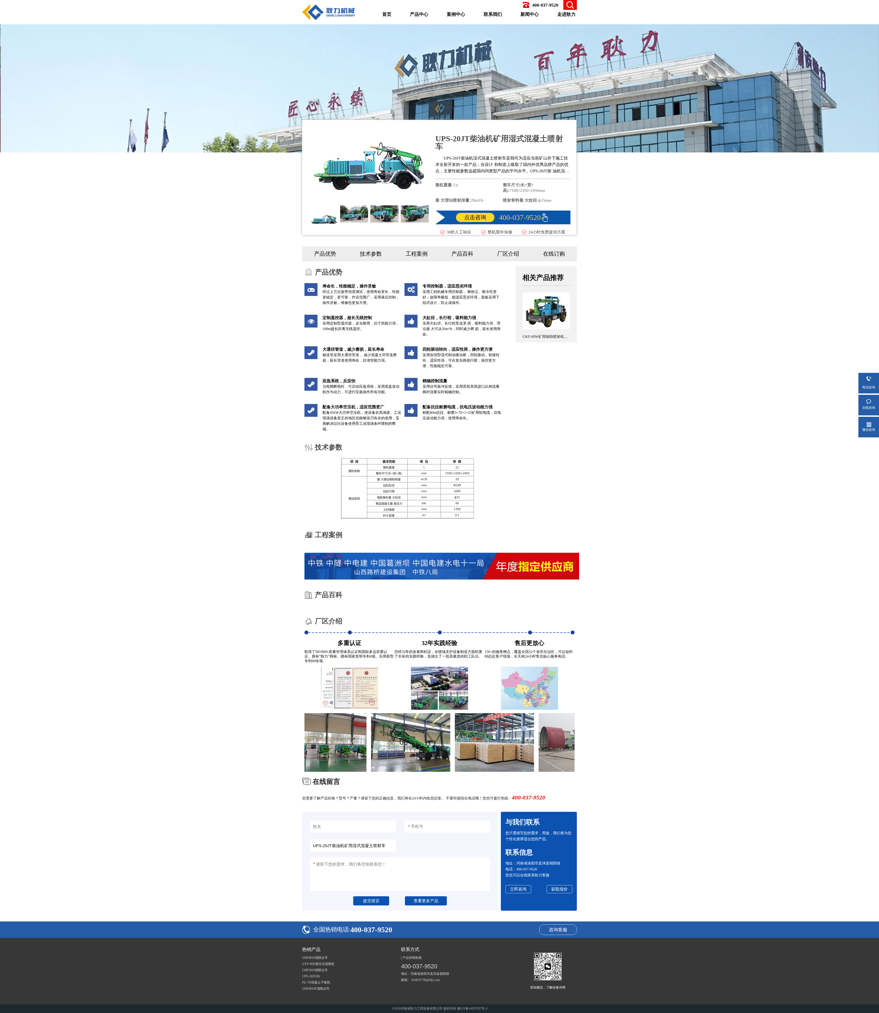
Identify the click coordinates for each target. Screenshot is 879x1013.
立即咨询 (518, 889)
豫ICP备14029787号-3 (472, 1008)
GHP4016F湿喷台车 (316, 988)
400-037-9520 (520, 217)
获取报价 (559, 889)
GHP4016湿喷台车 (315, 957)
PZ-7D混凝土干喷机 (316, 982)
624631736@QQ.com (426, 980)
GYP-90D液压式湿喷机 (318, 964)
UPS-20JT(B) (311, 976)
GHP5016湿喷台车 (315, 970)
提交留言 (371, 901)
